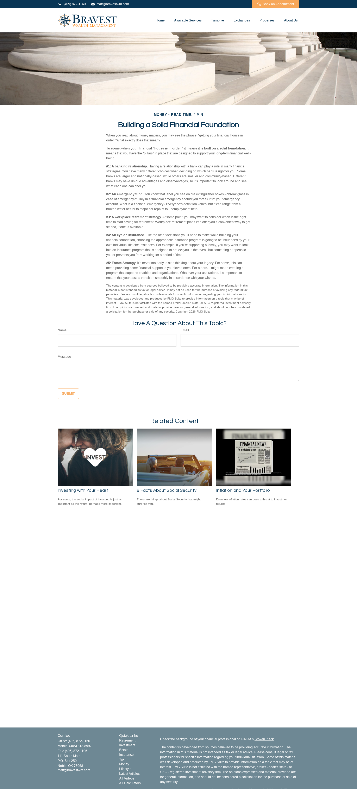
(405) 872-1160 (74, 4)
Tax (121, 759)
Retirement (127, 740)
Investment (127, 745)
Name (62, 330)
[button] (160, 20)
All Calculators (130, 783)
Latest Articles (129, 773)
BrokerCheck (264, 739)
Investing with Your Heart (83, 490)
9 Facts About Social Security (166, 490)
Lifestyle (125, 769)
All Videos (126, 778)
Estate (124, 750)
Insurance (126, 754)
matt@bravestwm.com (112, 4)
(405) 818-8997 (80, 746)
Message (64, 356)
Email (185, 330)
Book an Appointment (278, 4)
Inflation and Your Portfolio (243, 490)
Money (124, 764)
